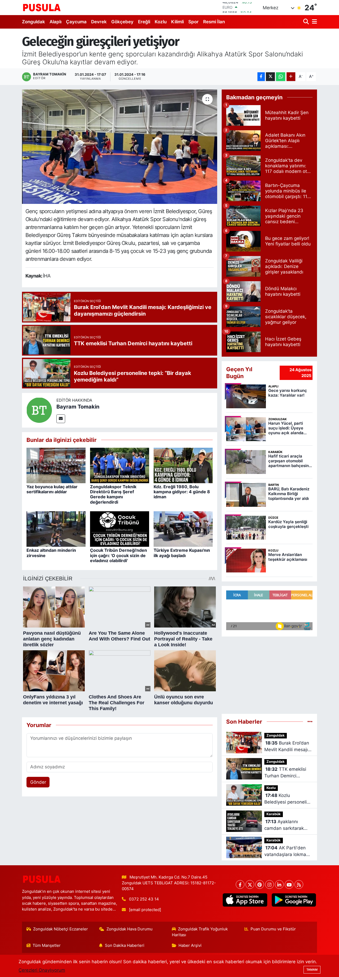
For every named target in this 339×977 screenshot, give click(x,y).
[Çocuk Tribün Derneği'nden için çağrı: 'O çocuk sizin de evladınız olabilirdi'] (119, 528)
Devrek (99, 21)
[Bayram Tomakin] (39, 410)
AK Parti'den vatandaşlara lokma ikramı (285, 851)
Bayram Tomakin (77, 407)
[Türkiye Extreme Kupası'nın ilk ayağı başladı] (183, 528)
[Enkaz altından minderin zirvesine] (56, 528)
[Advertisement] (269, 675)
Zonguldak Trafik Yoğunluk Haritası (200, 932)
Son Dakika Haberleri (124, 945)
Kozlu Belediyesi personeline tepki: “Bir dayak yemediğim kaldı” (288, 799)
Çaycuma (76, 21)
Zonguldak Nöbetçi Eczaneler (60, 929)
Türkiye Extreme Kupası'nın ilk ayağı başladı (182, 553)
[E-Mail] (60, 418)
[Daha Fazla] (291, 76)
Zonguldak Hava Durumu (129, 929)
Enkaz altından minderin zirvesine (51, 553)
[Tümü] (310, 721)
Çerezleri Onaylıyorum (42, 970)
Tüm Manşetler (47, 945)
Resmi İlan (214, 21)
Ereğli (144, 21)
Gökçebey (122, 21)
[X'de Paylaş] (270, 76)
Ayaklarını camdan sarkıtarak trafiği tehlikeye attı (284, 825)
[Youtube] (289, 884)
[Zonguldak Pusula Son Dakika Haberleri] (42, 7)
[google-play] (293, 900)
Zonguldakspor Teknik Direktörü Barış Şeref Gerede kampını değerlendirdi (113, 494)
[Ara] (306, 22)
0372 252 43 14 (144, 899)
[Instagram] (269, 884)
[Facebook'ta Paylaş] (261, 76)
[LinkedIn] (279, 884)
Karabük (273, 814)
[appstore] (245, 900)
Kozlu (161, 21)
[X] (250, 884)
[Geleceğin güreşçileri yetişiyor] (119, 146)
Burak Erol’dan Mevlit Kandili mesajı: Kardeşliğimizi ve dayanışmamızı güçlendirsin (286, 746)
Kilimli (177, 21)
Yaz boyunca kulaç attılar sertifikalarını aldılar (52, 489)
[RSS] (299, 884)
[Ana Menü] (313, 22)
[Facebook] (240, 884)
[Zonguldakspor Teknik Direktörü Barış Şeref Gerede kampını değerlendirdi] (119, 465)
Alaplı (55, 21)
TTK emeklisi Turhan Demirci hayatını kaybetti (285, 773)
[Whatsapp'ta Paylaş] (280, 76)
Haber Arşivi (190, 945)
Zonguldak (33, 21)
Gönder (38, 782)
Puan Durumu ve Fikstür (273, 929)
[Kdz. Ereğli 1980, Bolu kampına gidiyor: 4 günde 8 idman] (183, 465)
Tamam (312, 969)
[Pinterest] (259, 884)
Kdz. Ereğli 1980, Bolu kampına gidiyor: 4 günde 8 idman (182, 491)
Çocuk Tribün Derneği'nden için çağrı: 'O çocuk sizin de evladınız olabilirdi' (118, 555)
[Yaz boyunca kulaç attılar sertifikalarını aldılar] (56, 465)
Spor (193, 21)
